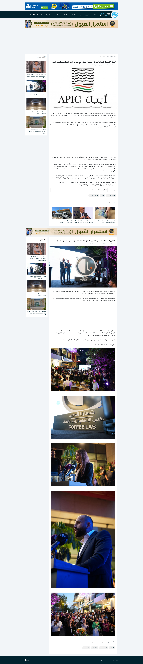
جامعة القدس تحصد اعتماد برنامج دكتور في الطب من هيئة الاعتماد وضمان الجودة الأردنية (36, 131)
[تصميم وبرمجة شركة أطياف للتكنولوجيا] (29, 659)
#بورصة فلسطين (111, 195)
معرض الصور (57, 14)
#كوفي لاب (86, 648)
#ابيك (102, 195)
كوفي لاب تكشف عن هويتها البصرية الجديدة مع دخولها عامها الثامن (38, 95)
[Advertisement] (71, 41)
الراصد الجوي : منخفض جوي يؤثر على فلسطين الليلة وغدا (38, 112)
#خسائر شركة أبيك (94, 195)
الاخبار (94, 14)
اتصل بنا (48, 14)
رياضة (79, 14)
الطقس (73, 14)
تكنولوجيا (87, 14)
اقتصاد (65, 14)
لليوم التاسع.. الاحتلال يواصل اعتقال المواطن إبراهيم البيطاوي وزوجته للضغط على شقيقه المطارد (36, 76)
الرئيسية (114, 56)
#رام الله (112, 648)
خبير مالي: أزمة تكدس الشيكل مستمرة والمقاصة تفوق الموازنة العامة (106, 221)
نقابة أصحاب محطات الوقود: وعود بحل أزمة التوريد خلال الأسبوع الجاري (62, 221)
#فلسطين (94, 648)
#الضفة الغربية (103, 648)
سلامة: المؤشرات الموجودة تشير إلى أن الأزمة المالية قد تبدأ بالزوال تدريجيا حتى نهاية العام (83, 221)
